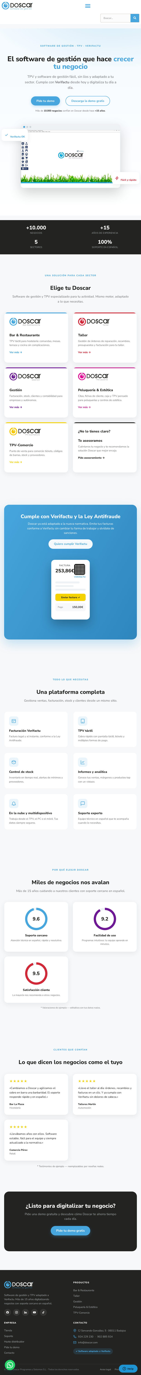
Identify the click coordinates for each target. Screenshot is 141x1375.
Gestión (77, 1301)
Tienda (8, 1330)
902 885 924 (105, 1336)
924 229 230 (85, 1336)
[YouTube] (34, 1312)
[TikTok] (43, 1312)
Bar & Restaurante (83, 1290)
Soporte (8, 1336)
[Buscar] (135, 18)
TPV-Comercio (81, 1312)
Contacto (9, 1353)
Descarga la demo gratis (87, 101)
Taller (76, 1296)
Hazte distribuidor (14, 1341)
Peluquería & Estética (85, 1307)
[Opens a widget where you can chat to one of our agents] (128, 1369)
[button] (88, 6)
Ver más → (15, 352)
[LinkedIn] (25, 1312)
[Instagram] (16, 1312)
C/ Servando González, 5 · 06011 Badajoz (102, 1330)
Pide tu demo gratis (70, 1231)
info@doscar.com (88, 1342)
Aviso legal (105, 1369)
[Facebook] (7, 1312)
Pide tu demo (45, 101)
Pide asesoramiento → (91, 457)
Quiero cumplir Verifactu (70, 544)
